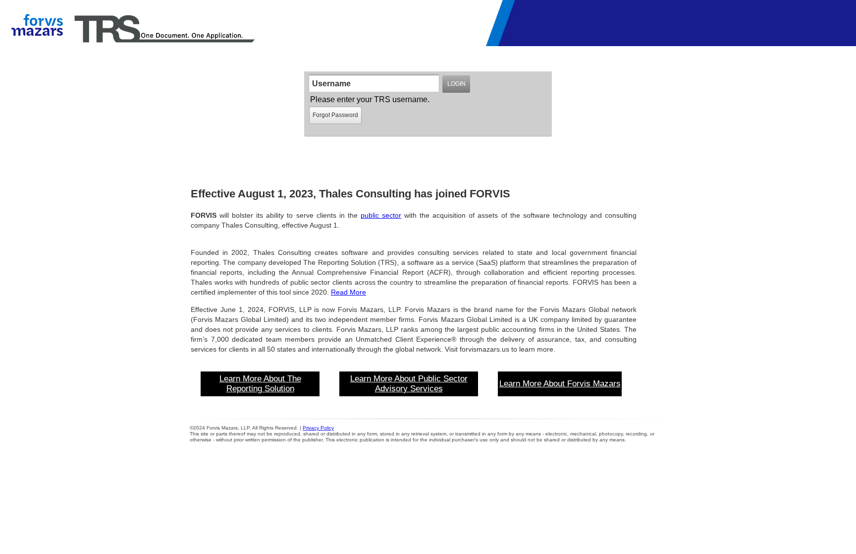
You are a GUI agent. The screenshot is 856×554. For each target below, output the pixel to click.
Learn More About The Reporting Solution (260, 383)
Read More (348, 292)
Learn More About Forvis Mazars (560, 383)
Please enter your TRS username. (369, 99)
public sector (381, 215)
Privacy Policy (318, 428)
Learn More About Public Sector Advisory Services (409, 383)
